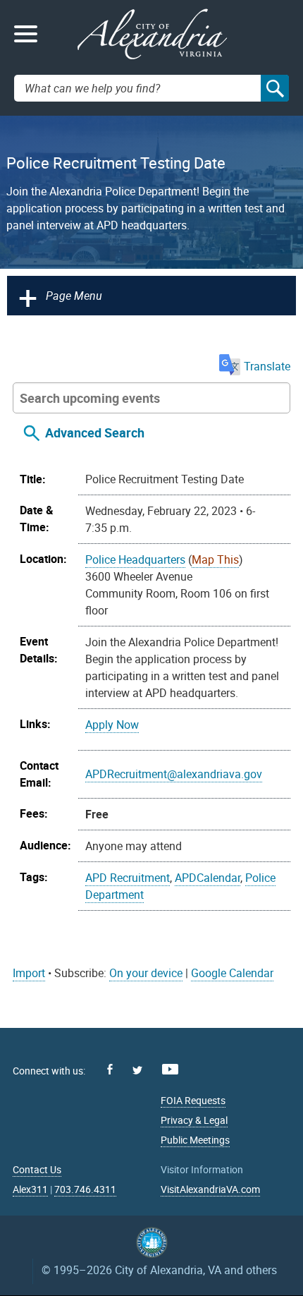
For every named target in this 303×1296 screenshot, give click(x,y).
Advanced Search (94, 432)
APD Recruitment (127, 877)
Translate (267, 366)
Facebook (110, 1069)
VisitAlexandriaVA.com (210, 1189)
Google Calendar (232, 973)
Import (29, 973)
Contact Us (37, 1169)
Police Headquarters (135, 559)
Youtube (170, 1069)
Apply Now (112, 724)
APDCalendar (207, 877)
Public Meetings (195, 1139)
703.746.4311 (85, 1189)
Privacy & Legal (194, 1120)
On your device (146, 973)
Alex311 (30, 1189)
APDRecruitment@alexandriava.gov (173, 774)
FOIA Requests (193, 1100)
